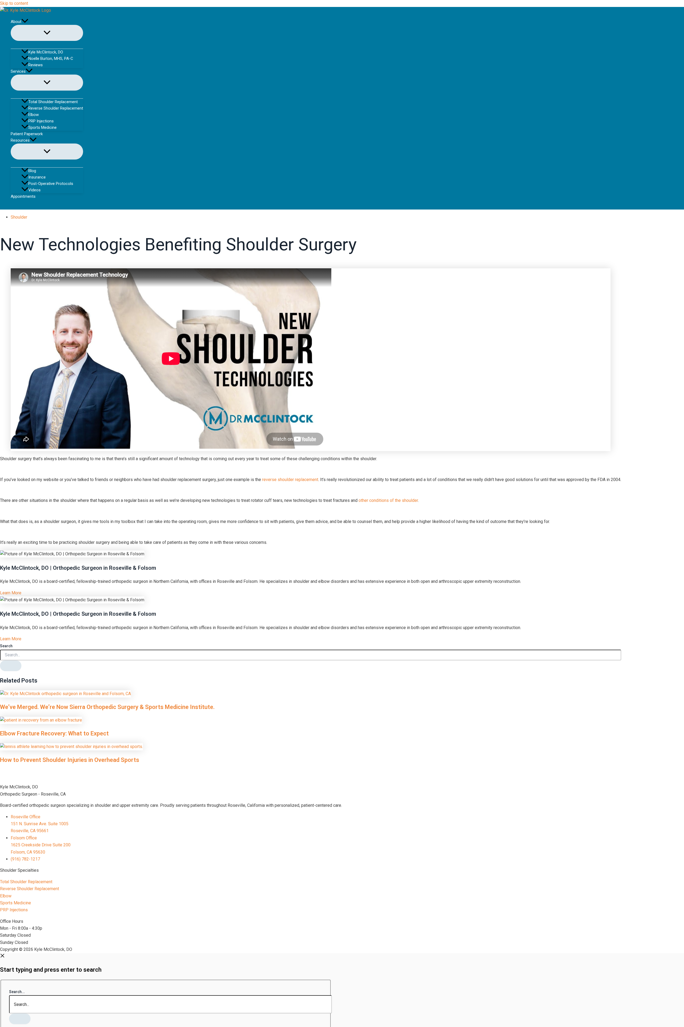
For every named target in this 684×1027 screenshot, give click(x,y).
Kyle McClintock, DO (45, 52)
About (16, 21)
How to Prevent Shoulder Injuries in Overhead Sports (69, 760)
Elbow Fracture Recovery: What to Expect (54, 733)
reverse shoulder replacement (290, 479)
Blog (32, 170)
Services (18, 71)
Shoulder (19, 217)
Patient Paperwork (27, 133)
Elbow (33, 114)
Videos (34, 190)
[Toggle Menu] (47, 33)
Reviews (35, 65)
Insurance (37, 177)
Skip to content (14, 3)
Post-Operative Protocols (50, 183)
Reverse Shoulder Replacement (55, 108)
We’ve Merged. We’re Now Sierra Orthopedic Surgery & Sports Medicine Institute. (107, 707)
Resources (20, 140)
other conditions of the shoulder (388, 500)
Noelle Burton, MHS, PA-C (50, 58)
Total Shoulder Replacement (53, 101)
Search (6, 646)
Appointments (23, 196)
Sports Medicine (42, 127)
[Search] (10, 665)
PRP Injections (41, 121)
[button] (24, 21)
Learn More (10, 592)
